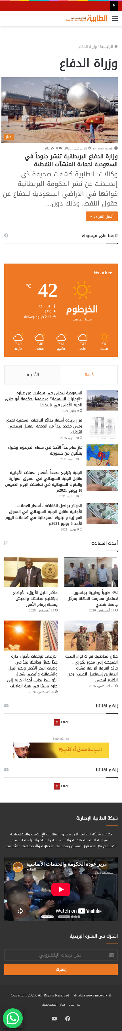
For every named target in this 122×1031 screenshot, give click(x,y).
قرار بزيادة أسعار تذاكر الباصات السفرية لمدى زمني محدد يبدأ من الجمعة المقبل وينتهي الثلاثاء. (44, 426)
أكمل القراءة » (101, 216)
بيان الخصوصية (53, 1004)
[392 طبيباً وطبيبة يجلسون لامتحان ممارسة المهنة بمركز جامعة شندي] (91, 572)
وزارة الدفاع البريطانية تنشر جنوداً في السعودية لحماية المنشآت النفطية (71, 160)
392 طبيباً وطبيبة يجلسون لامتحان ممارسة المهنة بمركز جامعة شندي (93, 598)
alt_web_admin (103, 148)
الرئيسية (107, 46)
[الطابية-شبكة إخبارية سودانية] (85, 18)
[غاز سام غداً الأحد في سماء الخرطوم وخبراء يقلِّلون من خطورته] (102, 455)
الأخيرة (33, 374)
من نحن (74, 1004)
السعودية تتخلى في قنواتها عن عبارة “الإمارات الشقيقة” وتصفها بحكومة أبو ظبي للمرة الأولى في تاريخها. (43, 399)
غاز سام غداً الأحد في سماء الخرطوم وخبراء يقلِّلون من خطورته (45, 450)
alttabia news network (90, 995)
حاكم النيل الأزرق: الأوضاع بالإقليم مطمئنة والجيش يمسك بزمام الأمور (35, 598)
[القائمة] (115, 20)
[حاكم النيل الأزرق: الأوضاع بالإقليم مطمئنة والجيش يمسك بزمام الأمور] (31, 572)
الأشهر (89, 374)
